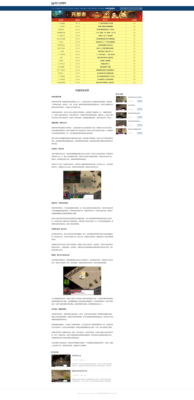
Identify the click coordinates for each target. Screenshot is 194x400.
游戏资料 (76, 8)
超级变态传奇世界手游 (79, 371)
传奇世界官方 (131, 105)
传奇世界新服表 (110, 8)
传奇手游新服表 (92, 8)
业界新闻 (57, 8)
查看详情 (140, 101)
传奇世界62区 (76, 356)
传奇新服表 (83, 8)
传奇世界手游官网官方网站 (135, 121)
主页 (53, 8)
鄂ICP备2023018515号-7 (112, 393)
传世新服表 (101, 8)
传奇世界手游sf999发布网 (135, 97)
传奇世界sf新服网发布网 (134, 129)
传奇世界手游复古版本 (134, 113)
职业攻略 (70, 8)
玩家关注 (64, 8)
